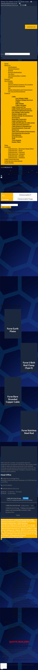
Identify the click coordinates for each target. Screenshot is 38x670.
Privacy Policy (18, 537)
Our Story (11, 74)
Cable (14, 96)
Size (3, 195)
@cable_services (25, 505)
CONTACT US (31, 27)
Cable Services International (13, 161)
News (6, 145)
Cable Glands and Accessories (21, 109)
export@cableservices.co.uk (9, 5)
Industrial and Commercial (16, 86)
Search (3, 54)
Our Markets (8, 81)
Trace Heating (16, 140)
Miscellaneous (16, 135)
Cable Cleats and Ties (19, 107)
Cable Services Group (13, 505)
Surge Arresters (17, 137)
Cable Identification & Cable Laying (23, 123)
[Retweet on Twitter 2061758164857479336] (10, 515)
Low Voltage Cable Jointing (20, 112)
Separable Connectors (19, 119)
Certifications (12, 67)
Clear (31, 199)
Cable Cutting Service (19, 121)
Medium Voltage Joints (19, 114)
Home (6, 63)
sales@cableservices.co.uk (9, 3)
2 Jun (32, 505)
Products (7, 93)
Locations (7, 147)
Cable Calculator (20, 105)
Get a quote (26, 212)
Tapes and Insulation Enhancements (23, 131)
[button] (2, 176)
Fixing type (5, 199)
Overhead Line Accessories (21, 133)
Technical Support (13, 69)
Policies (10, 70)
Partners (7, 79)
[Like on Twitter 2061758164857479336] (14, 515)
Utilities (10, 83)
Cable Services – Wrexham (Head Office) (21, 149)
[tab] (9, 212)
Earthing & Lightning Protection (22, 110)
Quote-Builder (9, 162)
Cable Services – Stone (15, 150)
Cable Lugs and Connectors (21, 124)
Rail (9, 88)
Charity (10, 77)
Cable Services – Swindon (16, 155)
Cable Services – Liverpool (16, 152)
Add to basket (5, 207)
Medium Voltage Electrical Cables (26, 578)
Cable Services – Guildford (16, 157)
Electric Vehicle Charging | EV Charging (20, 84)
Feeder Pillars (16, 142)
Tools (13, 138)
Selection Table (9, 212)
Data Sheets (18, 212)
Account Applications (15, 72)
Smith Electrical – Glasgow (16, 154)
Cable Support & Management (21, 126)
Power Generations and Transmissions (20, 90)
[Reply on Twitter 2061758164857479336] (6, 515)
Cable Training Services (11, 159)
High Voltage (19, 103)
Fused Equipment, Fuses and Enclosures (24, 605)
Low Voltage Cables (21, 98)
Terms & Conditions (7, 537)
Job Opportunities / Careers (17, 76)
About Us (7, 65)
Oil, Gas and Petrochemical (16, 91)
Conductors (12, 209)
